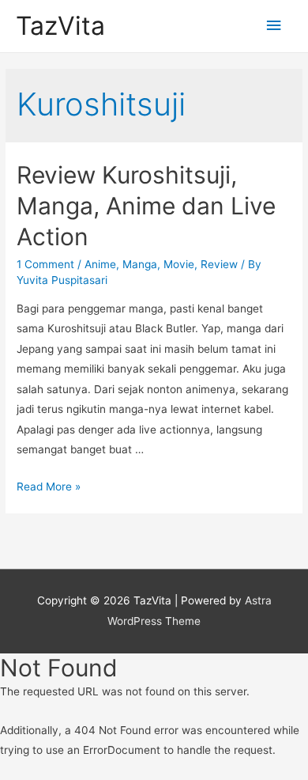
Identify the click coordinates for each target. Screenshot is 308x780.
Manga (139, 264)
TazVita (60, 25)
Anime (100, 264)
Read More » (49, 486)
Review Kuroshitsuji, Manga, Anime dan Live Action (146, 206)
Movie (178, 264)
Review (219, 264)
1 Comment (45, 264)
